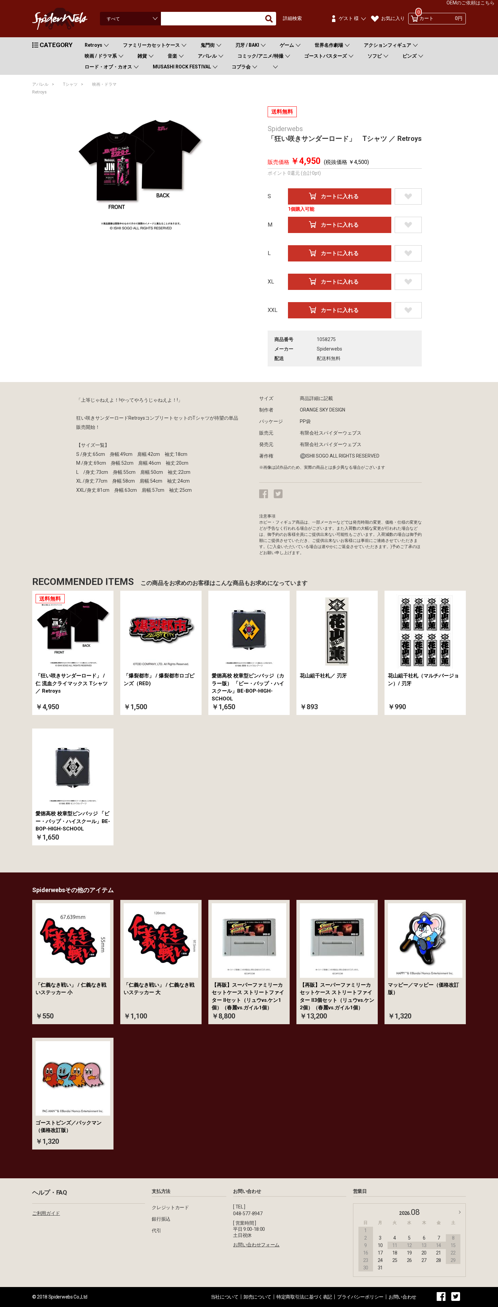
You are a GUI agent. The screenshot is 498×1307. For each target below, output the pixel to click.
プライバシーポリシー (360, 1297)
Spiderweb (66, 19)
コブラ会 (241, 66)
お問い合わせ (402, 1297)
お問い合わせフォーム (256, 1244)
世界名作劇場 (329, 45)
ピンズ (409, 56)
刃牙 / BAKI (247, 45)
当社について (224, 1297)
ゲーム (287, 45)
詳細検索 (292, 18)
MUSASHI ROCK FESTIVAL (182, 66)
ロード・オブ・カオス (108, 66)
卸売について (257, 1297)
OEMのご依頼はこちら (471, 2)
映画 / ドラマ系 (101, 56)
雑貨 (142, 56)
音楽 (172, 56)
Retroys (93, 45)
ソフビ (375, 56)
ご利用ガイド (46, 1213)
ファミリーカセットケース (151, 45)
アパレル (207, 56)
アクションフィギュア (387, 45)
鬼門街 (208, 45)
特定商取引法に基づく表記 (304, 1297)
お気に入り (393, 18)
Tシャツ (70, 84)
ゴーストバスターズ (325, 56)
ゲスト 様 (349, 18)
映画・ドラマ (104, 84)
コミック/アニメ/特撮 (260, 56)
